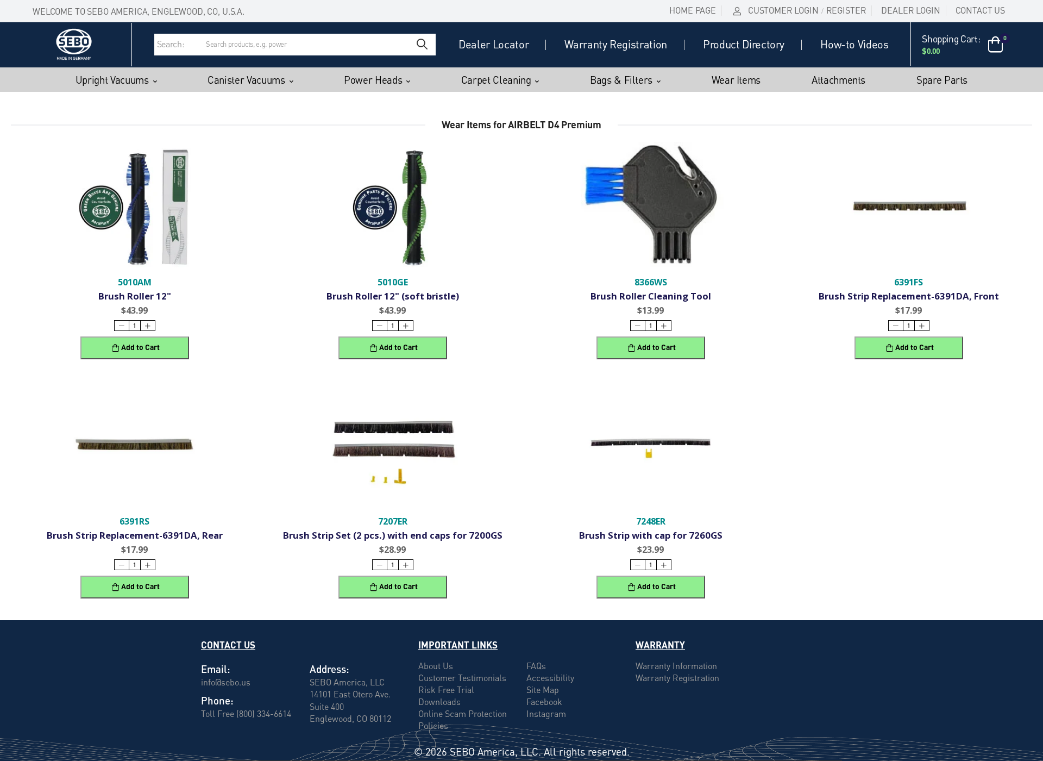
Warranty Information (676, 665)
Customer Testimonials (462, 677)
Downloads (439, 701)
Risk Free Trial (446, 689)
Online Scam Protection (462, 713)
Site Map (542, 689)
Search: (171, 44)
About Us (435, 665)
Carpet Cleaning (496, 80)
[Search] (423, 44)
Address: (329, 669)
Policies (433, 725)
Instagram (546, 713)
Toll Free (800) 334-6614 (246, 713)
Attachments (838, 80)
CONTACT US (980, 10)
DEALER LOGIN (910, 10)
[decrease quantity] (121, 325)
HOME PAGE (692, 10)
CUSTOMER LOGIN (783, 10)
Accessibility (550, 677)
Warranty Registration (615, 44)
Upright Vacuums (112, 80)
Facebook (544, 701)
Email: (215, 669)
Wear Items (736, 80)
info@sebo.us (225, 681)
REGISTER (846, 10)
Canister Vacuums (246, 80)
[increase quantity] (147, 325)
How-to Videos (854, 44)
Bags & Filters (621, 80)
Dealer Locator (493, 44)
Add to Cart (140, 347)
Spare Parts (941, 80)
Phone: (217, 700)
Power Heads (373, 80)
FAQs (536, 665)
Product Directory (743, 44)
